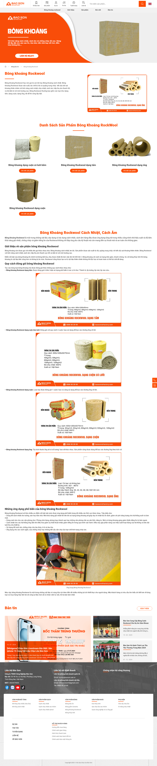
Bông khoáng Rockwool (73, 709)
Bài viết (98, 10)
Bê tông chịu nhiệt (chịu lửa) (21, 704)
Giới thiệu (70, 10)
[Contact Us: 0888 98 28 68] (154, 380)
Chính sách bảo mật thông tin (62, 739)
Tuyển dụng (17, 732)
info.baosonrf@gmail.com (69, 683)
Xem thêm (144, 608)
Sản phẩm (84, 10)
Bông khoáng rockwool (52, 10)
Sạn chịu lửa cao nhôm (99, 706)
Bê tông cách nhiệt (18, 706)
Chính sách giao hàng (59, 730)
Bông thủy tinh (70, 712)
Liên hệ (15, 735)
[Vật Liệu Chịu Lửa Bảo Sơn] (17, 3)
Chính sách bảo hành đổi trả (61, 736)
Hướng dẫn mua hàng (59, 727)
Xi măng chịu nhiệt (124, 706)
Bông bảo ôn (69, 704)
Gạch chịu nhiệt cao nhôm (47, 706)
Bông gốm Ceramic (71, 706)
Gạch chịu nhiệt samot (46, 709)
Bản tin (110, 10)
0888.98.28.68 (62, 686)
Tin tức (15, 728)
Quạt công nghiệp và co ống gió (102, 709)
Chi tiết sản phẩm (27, 171)
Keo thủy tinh (96, 704)
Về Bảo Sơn (17, 739)
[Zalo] (154, 385)
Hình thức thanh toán (59, 733)
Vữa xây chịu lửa (123, 704)
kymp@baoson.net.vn (67, 677)
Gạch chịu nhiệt (44, 704)
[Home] (5, 67)
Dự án (14, 724)
